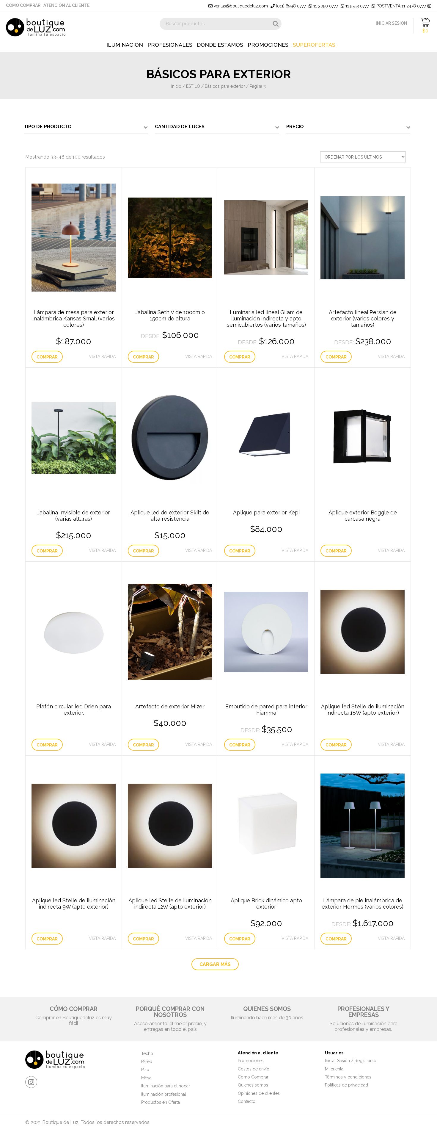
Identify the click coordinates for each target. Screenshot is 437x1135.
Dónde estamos (220, 45)
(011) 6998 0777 (290, 6)
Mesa (146, 1077)
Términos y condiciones (348, 1077)
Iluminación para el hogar (165, 1086)
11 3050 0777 (325, 6)
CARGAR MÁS (215, 964)
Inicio (176, 86)
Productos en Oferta (160, 1102)
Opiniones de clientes (259, 1093)
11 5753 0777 (356, 6)
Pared (146, 1061)
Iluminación (124, 45)
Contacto (246, 1101)
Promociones (268, 45)
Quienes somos (253, 1085)
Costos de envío (253, 1069)
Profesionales (169, 45)
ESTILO (193, 86)
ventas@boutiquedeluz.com (240, 6)
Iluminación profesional (163, 1094)
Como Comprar (23, 5)
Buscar (276, 24)
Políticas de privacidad (346, 1085)
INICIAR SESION (391, 23)
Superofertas (314, 45)
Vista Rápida (102, 356)
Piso (145, 1069)
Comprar (47, 357)
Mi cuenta (334, 1069)
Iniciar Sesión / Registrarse (350, 1060)
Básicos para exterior (225, 86)
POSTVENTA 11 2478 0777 (400, 6)
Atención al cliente (66, 5)
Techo (147, 1053)
